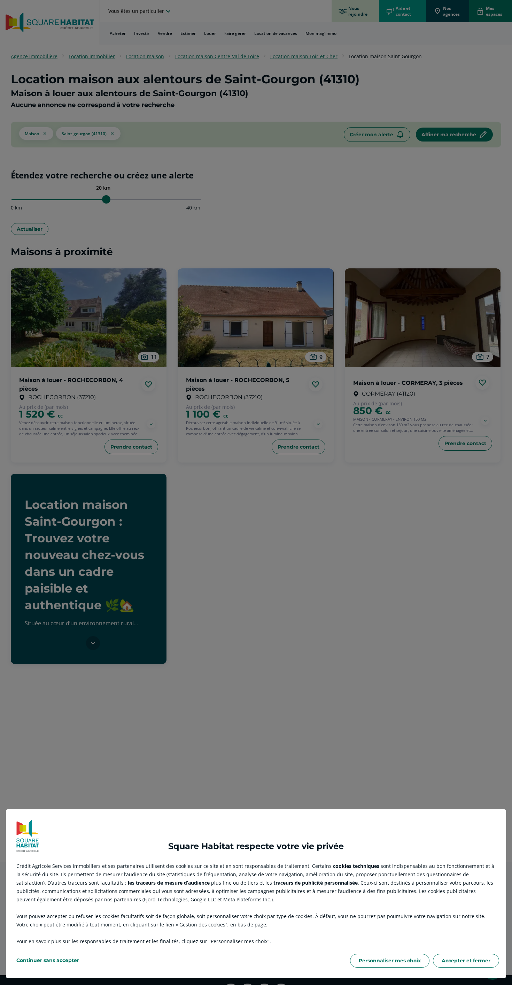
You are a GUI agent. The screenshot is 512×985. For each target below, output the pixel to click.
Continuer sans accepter (47, 960)
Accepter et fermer (466, 960)
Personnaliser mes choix (390, 960)
